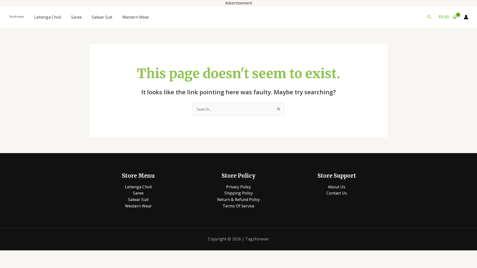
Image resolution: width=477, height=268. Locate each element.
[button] (429, 17)
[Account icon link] (466, 17)
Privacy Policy (238, 187)
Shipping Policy (238, 193)
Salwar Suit (102, 17)
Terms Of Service (238, 206)
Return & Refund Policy (238, 199)
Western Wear (135, 17)
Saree (76, 17)
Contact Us (336, 193)
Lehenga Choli (47, 17)
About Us (336, 187)
